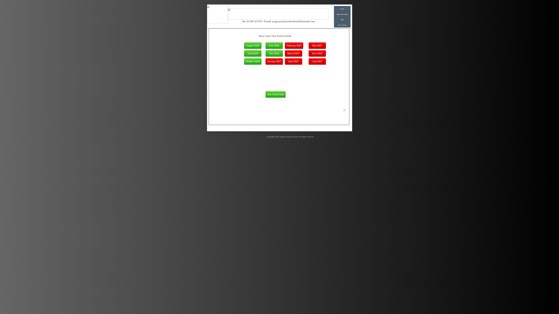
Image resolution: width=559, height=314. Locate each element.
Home (342, 9)
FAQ (342, 19)
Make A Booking (342, 14)
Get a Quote (342, 25)
